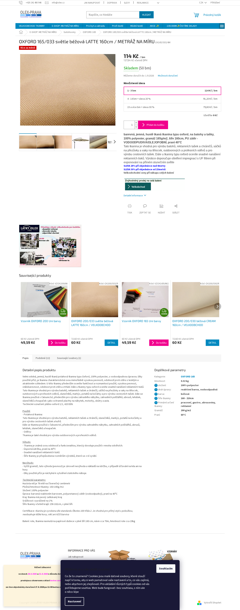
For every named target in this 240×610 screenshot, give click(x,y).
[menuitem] (31, 26)
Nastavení (74, 601)
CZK (201, 2)
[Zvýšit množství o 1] (136, 123)
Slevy (127, 2)
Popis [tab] (26, 358)
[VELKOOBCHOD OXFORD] (154, 184)
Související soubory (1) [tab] (69, 358)
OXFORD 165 (188, 376)
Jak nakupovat (92, 2)
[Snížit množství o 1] (136, 127)
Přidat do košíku (155, 124)
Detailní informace (133, 195)
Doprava (112, 2)
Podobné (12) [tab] (43, 358)
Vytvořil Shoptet (212, 602)
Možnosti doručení (168, 76)
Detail (111, 342)
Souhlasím (166, 569)
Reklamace (143, 2)
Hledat (146, 14)
